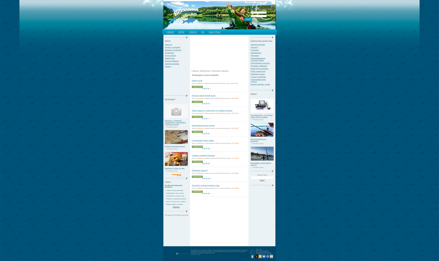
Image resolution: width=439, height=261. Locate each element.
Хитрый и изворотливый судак (205, 185)
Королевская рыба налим (203, 125)
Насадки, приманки (259, 66)
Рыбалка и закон (258, 74)
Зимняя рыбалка (172, 64)
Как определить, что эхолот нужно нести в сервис (262, 116)
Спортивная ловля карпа (203, 140)
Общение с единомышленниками (176, 198)
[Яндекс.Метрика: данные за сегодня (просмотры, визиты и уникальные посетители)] (182, 254)
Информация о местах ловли (175, 193)
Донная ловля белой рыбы (204, 96)
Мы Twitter (258, 8)
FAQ (202, 31)
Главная (170, 31)
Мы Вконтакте (252, 8)
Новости (193, 31)
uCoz (198, 254)
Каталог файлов (172, 61)
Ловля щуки (197, 81)
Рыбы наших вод (258, 71)
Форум (181, 31)
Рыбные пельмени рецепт (175, 146)
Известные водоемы (259, 69)
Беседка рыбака (185, 15)
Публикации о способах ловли (175, 196)
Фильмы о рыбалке (173, 50)
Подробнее (197, 87)
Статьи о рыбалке (258, 77)
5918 (217, 113)
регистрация (250, 1)
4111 (216, 128)
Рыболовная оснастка (260, 63)
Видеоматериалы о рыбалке (175, 204)
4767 (217, 188)
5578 (216, 83)
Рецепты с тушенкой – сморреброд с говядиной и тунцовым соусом (175, 122)
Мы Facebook (255, 8)
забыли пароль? (260, 1)
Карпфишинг (256, 53)
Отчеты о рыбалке (172, 47)
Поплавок (255, 56)
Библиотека (170, 58)
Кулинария (169, 53)
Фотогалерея (170, 56)
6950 (217, 98)
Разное (168, 67)
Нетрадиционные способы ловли (258, 59)
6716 (217, 158)
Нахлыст (254, 47)
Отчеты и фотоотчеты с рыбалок (176, 201)
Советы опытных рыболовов (175, 190)
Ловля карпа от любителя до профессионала (212, 111)
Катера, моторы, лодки (260, 84)
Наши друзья (214, 31)
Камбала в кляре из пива (174, 168)
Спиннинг (255, 50)
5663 (217, 143)
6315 (217, 173)
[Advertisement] (176, 82)
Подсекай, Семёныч (220, 71)
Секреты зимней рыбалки (203, 155)
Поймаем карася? (200, 170)
